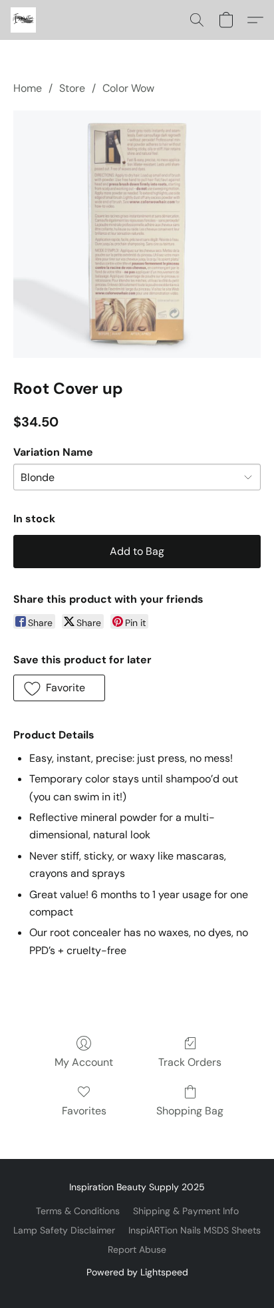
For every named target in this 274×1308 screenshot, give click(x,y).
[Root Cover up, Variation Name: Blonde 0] (137, 234)
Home (27, 88)
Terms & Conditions (78, 1211)
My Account (84, 1062)
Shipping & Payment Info (186, 1211)
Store (72, 88)
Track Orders (189, 1062)
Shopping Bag (189, 1111)
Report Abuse (137, 1249)
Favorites (84, 1111)
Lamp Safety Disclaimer (64, 1230)
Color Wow (128, 88)
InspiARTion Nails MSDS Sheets (194, 1230)
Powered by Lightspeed (137, 1272)
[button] (24, 20)
